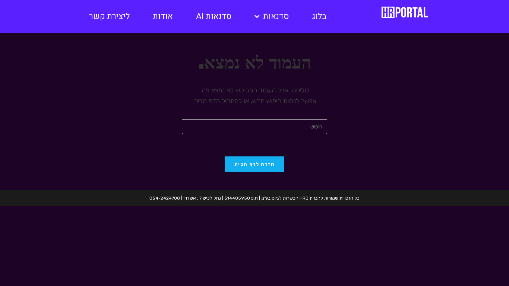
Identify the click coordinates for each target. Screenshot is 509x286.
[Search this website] (254, 126)
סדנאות (276, 16)
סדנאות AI (213, 16)
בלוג (319, 16)
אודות (163, 16)
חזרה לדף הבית (254, 164)
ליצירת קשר (109, 16)
